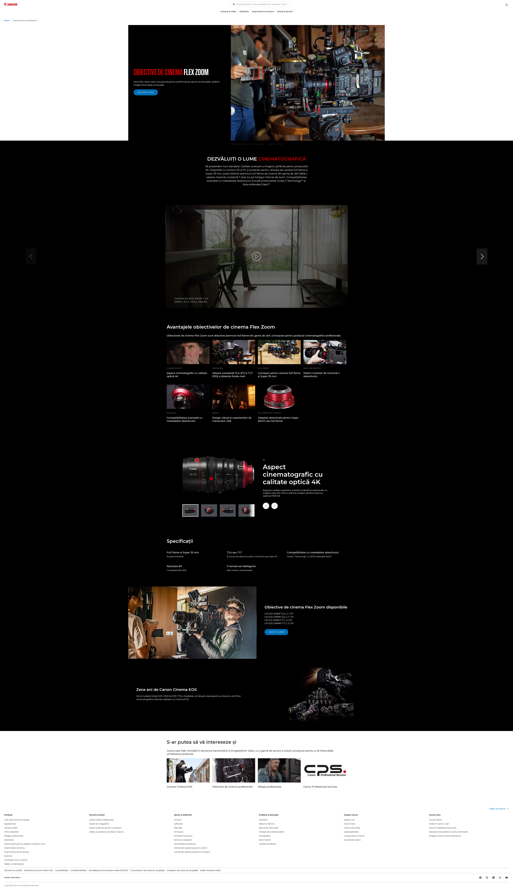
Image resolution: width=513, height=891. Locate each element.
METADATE (171, 413)
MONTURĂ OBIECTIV (311, 368)
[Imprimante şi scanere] (275, 11)
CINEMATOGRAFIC (174, 368)
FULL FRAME (263, 368)
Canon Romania (12, 877)
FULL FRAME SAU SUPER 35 (269, 413)
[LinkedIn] (493, 878)
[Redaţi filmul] (256, 256)
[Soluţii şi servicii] (294, 11)
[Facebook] (480, 878)
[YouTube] (507, 878)
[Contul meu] (506, 5)
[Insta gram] (487, 878)
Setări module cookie (210, 870)
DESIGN (215, 413)
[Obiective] (250, 11)
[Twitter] (500, 878)
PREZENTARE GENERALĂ (241, 144)
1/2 (264, 460)
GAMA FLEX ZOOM (275, 144)
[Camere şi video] (237, 11)
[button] (482, 256)
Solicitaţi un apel (146, 92)
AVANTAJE (259, 144)
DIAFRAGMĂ (217, 368)
